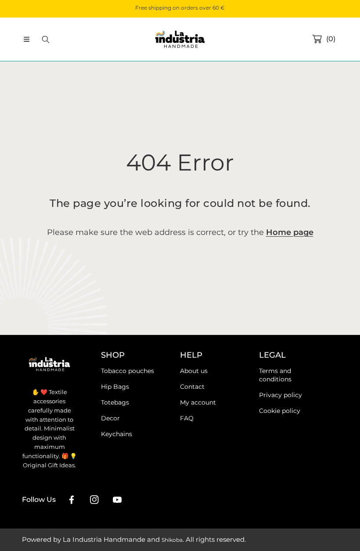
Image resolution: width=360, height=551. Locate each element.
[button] (26, 39)
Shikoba (172, 540)
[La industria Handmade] (180, 39)
